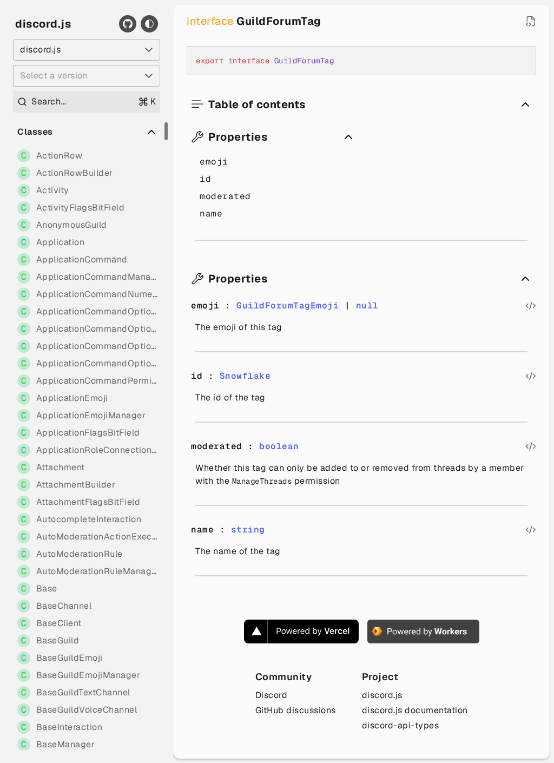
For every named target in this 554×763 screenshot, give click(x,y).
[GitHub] (127, 23)
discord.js (43, 24)
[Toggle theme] (149, 23)
